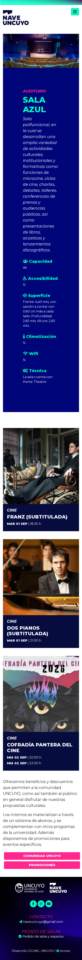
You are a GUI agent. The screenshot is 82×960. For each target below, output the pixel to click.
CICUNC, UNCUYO (41, 951)
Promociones (42, 865)
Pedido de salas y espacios (42, 936)
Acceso (64, 951)
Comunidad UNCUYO (42, 856)
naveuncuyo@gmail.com (43, 922)
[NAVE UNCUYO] (16, 17)
